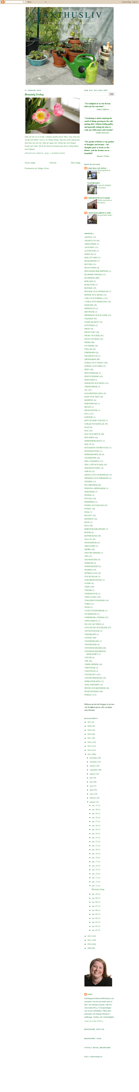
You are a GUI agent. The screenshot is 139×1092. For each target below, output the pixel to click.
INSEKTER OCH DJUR (94, 383)
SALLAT (88, 539)
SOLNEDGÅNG (90, 559)
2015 (89, 746)
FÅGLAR (88, 349)
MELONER (89, 437)
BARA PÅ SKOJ (91, 257)
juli (91, 777)
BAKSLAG (88, 254)
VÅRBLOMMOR (91, 664)
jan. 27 (95, 821)
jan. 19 (95, 853)
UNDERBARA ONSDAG (94, 617)
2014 (89, 750)
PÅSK (86, 512)
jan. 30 (95, 809)
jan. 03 (95, 922)
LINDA (89, 994)
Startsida (53, 162)
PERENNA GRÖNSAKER (94, 488)
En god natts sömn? (105, 215)
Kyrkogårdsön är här (104, 171)
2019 (89, 730)
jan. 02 (95, 926)
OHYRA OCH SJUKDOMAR (96, 474)
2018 (89, 734)
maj (91, 786)
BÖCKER (88, 288)
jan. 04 (95, 918)
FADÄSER (88, 318)
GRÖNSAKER (90, 359)
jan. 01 (95, 930)
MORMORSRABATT (93, 440)
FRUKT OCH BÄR (92, 335)
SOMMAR (88, 563)
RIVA (86, 525)
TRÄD (87, 607)
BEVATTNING (90, 267)
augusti (93, 773)
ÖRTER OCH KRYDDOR (94, 688)
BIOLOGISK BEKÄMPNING (96, 271)
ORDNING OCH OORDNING (96, 478)
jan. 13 (95, 877)
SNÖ (86, 556)
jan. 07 (95, 906)
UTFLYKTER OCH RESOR (95, 627)
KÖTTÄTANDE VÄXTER (94, 420)
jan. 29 (95, 813)
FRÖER (87, 342)
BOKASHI (88, 281)
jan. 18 (95, 857)
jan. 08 (95, 902)
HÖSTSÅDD (89, 379)
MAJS (86, 427)
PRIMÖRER (89, 502)
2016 (89, 742)
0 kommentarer (57, 153)
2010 (89, 944)
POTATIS (88, 498)
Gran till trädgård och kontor (104, 186)
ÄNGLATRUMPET (92, 684)
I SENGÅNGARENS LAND (99, 212)
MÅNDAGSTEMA (91, 451)
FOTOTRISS (89, 325)
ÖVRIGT (88, 694)
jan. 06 (95, 910)
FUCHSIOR (89, 345)
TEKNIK (88, 590)
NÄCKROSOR (90, 457)
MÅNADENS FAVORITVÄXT (96, 447)
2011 (89, 940)
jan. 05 (95, 914)
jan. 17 (95, 861)
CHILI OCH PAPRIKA (93, 298)
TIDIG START (90, 597)
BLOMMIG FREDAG (93, 274)
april (92, 789)
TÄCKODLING (90, 614)
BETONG (88, 264)
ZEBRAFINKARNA (92, 681)
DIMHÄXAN (89, 308)
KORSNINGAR (90, 403)
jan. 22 (95, 841)
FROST (87, 328)
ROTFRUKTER (90, 535)
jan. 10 (95, 894)
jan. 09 (95, 898)
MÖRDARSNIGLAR (92, 454)
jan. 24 (95, 833)
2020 (89, 726)
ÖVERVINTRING (91, 691)
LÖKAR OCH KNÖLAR (94, 424)
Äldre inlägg (75, 162)
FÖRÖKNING (90, 352)
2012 (89, 936)
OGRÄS (87, 471)
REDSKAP (88, 519)
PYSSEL (87, 508)
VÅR (86, 661)
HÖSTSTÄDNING (91, 376)
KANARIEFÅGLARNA (93, 393)
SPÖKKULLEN (90, 573)
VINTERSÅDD (90, 644)
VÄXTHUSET (90, 674)
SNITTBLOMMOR (92, 552)
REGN (87, 522)
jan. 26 (95, 825)
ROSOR (87, 532)
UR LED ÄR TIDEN (92, 624)
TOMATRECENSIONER (94, 600)
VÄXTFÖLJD (89, 671)
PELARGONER (90, 485)
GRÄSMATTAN (91, 356)
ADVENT (88, 237)
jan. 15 (95, 869)
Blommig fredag (34, 94)
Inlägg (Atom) (43, 168)
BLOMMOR (89, 278)
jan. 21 (95, 845)
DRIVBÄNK (89, 311)
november (94, 761)
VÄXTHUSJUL (93, 183)
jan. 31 (95, 805)
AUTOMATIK (90, 250)
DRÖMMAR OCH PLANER (95, 315)
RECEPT (88, 515)
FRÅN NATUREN (91, 339)
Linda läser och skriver (96, 168)
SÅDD (86, 586)
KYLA (87, 413)
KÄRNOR (88, 417)
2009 (89, 948)
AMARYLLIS (90, 240)
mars (92, 794)
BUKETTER (89, 284)
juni (91, 781)
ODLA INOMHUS (91, 461)
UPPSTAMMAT (90, 620)
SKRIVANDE (89, 546)
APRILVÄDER (90, 244)
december (94, 757)
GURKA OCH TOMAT (93, 362)
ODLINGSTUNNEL (92, 468)
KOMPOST (89, 400)
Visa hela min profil (94, 1021)
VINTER (88, 637)
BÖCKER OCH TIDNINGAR (96, 291)
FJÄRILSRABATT (91, 322)
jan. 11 (95, 885)
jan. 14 (95, 873)
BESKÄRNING (90, 261)
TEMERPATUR (90, 593)
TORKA (87, 603)
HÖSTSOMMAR (91, 373)
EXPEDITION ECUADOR (98, 197)
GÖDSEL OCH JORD (93, 366)
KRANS (87, 407)
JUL (86, 390)
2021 (89, 722)
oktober (93, 765)
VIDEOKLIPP (90, 634)
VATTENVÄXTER (91, 631)
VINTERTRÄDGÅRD (93, 648)
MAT (86, 430)
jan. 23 (95, 837)
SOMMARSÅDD (91, 566)
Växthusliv (69, 14)
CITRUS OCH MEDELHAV (95, 301)
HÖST (86, 369)
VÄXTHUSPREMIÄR (93, 678)
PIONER (87, 495)
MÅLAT (87, 444)
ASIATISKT (89, 247)
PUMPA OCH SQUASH (94, 505)
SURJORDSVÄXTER (93, 580)
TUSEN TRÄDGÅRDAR (94, 610)
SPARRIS (88, 569)
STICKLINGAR (90, 576)
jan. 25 (95, 829)
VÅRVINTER (89, 667)
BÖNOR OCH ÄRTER (93, 294)
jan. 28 (95, 817)
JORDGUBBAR (90, 386)
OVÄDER (88, 481)
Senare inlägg (30, 162)
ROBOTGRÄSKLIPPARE (94, 529)
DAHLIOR (88, 305)
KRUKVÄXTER (90, 410)
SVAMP (87, 583)
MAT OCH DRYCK (92, 434)
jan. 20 (95, 849)
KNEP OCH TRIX (91, 396)
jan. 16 (95, 865)
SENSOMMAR (90, 542)
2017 (89, 738)
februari (93, 797)
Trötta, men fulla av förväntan (105, 201)
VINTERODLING (91, 641)
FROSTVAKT (89, 332)
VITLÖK (88, 657)
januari (93, 802)
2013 (89, 754)
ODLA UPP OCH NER (93, 464)
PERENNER (89, 491)
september (94, 769)
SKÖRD (87, 549)
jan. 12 (95, 881)
